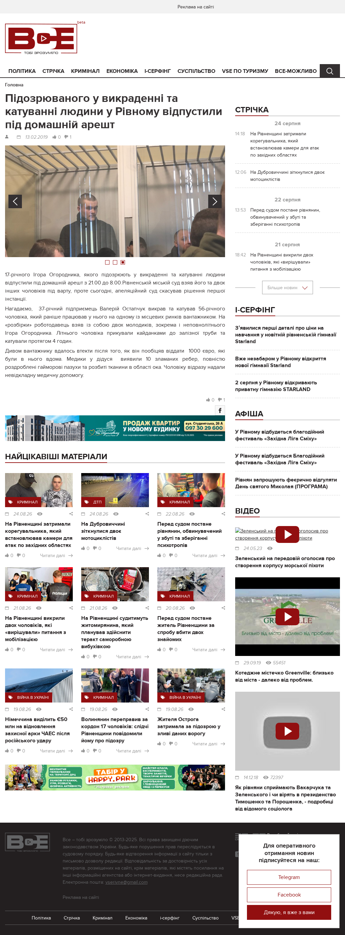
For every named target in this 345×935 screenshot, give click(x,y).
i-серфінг (158, 71)
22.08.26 (175, 514)
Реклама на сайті (196, 7)
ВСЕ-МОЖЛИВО (296, 71)
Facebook (289, 894)
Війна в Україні (33, 697)
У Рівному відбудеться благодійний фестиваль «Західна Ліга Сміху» (279, 435)
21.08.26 (22, 608)
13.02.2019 (36, 137)
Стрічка (53, 71)
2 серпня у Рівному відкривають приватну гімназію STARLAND (276, 386)
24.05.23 (253, 548)
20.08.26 (175, 608)
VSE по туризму (245, 71)
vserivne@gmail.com (126, 882)
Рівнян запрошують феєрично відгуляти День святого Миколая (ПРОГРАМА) (286, 483)
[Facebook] (220, 410)
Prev (15, 201)
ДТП (97, 502)
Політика (22, 71)
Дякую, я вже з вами (289, 912)
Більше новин (283, 288)
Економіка (122, 71)
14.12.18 (251, 777)
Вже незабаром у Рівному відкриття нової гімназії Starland (280, 362)
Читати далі (52, 555)
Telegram (289, 877)
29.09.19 (252, 663)
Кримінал (85, 71)
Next (215, 201)
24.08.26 (22, 514)
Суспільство (196, 71)
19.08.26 (22, 709)
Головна (14, 85)
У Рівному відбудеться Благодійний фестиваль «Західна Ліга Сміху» (279, 459)
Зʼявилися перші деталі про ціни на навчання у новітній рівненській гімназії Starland (285, 335)
